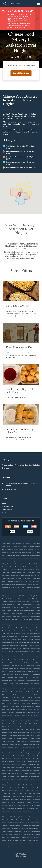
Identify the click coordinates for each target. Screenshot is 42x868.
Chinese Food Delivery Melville (10, 773)
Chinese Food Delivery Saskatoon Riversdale (22, 598)
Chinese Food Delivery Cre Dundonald (29, 790)
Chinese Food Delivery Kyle (31, 814)
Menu (4, 503)
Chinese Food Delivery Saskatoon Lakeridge (21, 622)
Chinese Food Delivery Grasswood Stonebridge (16, 767)
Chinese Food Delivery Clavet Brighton (19, 805)
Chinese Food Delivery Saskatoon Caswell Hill (14, 662)
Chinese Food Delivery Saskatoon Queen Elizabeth (24, 558)
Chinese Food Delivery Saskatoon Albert (19, 755)
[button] (38, 4)
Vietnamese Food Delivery (14, 843)
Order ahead (7, 510)
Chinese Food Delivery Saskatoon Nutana (27, 575)
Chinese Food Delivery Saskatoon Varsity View (16, 578)
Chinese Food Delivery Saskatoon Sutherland (14, 715)
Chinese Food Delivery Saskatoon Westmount (14, 645)
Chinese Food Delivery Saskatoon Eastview (19, 593)
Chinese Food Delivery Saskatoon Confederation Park (16, 674)
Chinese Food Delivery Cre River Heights (23, 796)
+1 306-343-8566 (11, 489)
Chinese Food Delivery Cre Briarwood (28, 785)
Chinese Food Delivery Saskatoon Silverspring (14, 721)
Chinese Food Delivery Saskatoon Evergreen (21, 738)
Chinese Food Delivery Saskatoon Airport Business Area (24, 671)
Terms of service (21, 465)
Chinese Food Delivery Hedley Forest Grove (14, 840)
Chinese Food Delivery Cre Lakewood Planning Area (16, 787)
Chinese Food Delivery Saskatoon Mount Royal (26, 642)
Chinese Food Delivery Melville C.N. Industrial (26, 770)
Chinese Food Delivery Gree (30, 837)
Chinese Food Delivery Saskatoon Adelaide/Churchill (16, 552)
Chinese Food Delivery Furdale (11, 779)
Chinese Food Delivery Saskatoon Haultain (22, 566)
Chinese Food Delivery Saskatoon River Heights (26, 703)
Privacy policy (7, 465)
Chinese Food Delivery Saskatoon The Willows (16, 543)
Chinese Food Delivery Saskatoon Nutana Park (16, 561)
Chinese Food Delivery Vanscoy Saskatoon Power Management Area (20, 817)
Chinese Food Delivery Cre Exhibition (20, 782)
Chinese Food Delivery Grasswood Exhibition (25, 764)
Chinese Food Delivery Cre (16, 802)
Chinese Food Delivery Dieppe (22, 834)
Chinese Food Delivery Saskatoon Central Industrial (16, 686)
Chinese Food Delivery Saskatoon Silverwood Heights (24, 744)
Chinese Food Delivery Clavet (31, 811)
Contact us (6, 513)
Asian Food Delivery (29, 843)
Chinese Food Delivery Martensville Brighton (26, 828)
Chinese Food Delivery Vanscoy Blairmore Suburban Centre (18, 822)
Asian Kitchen (14, 3)
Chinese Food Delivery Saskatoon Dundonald (26, 659)
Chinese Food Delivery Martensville (11, 831)
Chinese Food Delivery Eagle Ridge (12, 814)
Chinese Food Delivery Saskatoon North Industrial (24, 683)
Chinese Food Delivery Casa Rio (22, 758)
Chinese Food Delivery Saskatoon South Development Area (23, 549)
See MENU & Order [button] (21, 73)
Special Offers (7, 506)
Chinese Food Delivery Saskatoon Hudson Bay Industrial (18, 747)
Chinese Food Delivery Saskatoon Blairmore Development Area (20, 712)
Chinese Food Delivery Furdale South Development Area (23, 776)
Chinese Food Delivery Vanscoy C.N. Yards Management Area (20, 819)
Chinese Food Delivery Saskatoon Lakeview (21, 630)
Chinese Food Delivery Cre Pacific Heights (14, 793)
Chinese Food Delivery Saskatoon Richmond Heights (16, 706)
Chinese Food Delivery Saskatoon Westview (21, 651)
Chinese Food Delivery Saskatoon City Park (18, 691)
